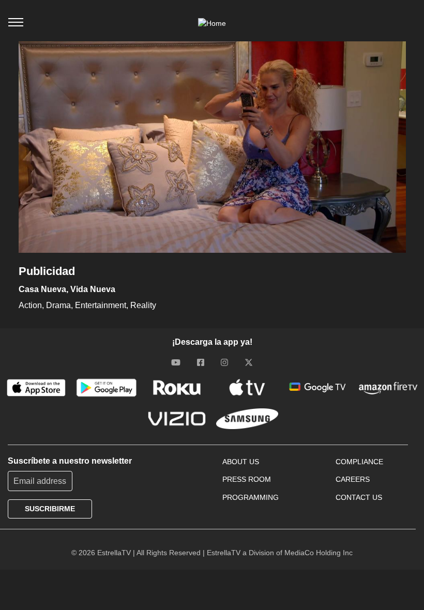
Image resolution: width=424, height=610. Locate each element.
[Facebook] (201, 362)
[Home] (212, 23)
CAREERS (353, 479)
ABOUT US (240, 461)
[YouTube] (176, 362)
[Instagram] (224, 362)
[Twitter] (248, 362)
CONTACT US (359, 497)
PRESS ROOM (246, 479)
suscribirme (50, 509)
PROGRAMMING (250, 497)
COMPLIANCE (359, 461)
